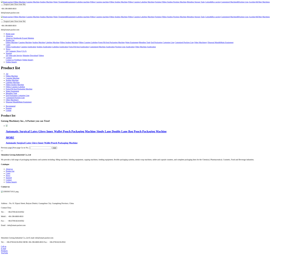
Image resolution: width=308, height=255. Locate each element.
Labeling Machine (13, 82)
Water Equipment (12, 91)
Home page (10, 34)
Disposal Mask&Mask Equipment (19, 102)
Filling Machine (12, 76)
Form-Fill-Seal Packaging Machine (19, 89)
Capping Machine (12, 78)
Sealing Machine (12, 80)
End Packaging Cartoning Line (17, 95)
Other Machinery (12, 100)
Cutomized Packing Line (15, 98)
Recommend (10, 106)
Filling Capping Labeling (15, 87)
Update (8, 110)
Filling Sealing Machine (15, 85)
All (7, 51)
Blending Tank (11, 93)
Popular (9, 108)
